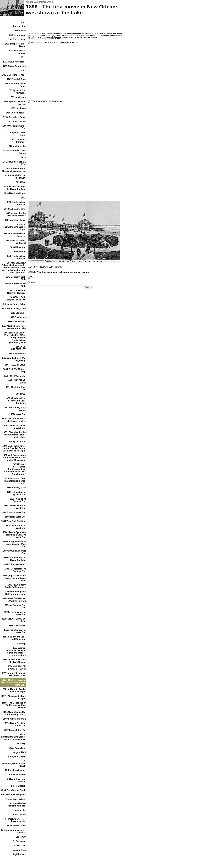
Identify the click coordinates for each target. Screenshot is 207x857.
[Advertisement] (55, 75)
